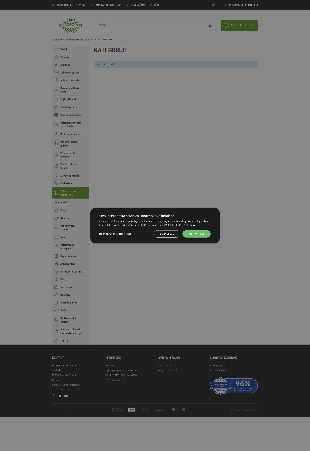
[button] (115, 234)
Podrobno (189, 225)
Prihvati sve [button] (197, 233)
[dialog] (155, 225)
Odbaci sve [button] (167, 233)
